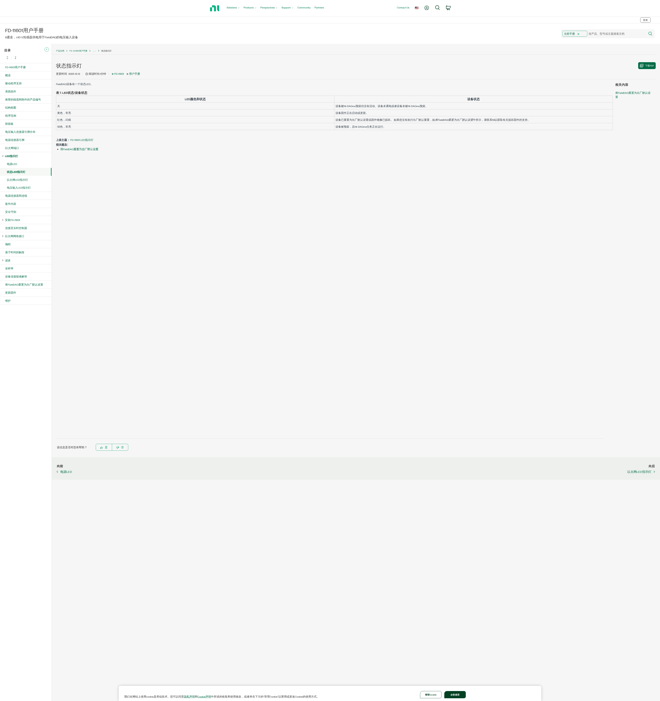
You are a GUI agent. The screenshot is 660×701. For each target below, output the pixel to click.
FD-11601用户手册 (15, 67)
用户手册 (134, 73)
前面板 (9, 123)
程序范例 (10, 115)
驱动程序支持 (13, 83)
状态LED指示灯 (16, 172)
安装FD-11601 (12, 220)
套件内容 (10, 203)
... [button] (94, 50)
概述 (8, 75)
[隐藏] (47, 49)
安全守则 (10, 212)
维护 (8, 300)
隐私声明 (189, 696)
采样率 (9, 268)
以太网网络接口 (14, 236)
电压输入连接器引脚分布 (20, 131)
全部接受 (455, 694)
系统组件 (10, 91)
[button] (578, 34)
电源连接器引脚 (14, 140)
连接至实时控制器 (16, 228)
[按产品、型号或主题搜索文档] (650, 34)
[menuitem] (233, 8)
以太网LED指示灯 (17, 179)
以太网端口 (12, 148)
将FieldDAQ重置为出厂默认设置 (24, 284)
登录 (645, 20)
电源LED (12, 164)
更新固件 (10, 292)
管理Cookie (431, 694)
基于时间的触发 (14, 252)
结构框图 (10, 107)
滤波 (7, 260)
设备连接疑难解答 (16, 276)
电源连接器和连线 (16, 195)
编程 (8, 244)
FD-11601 (119, 73)
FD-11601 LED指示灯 (81, 140)
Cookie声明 (204, 696)
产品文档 (60, 50)
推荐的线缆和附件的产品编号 (23, 99)
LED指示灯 (11, 156)
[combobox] (603, 33)
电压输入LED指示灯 (19, 187)
